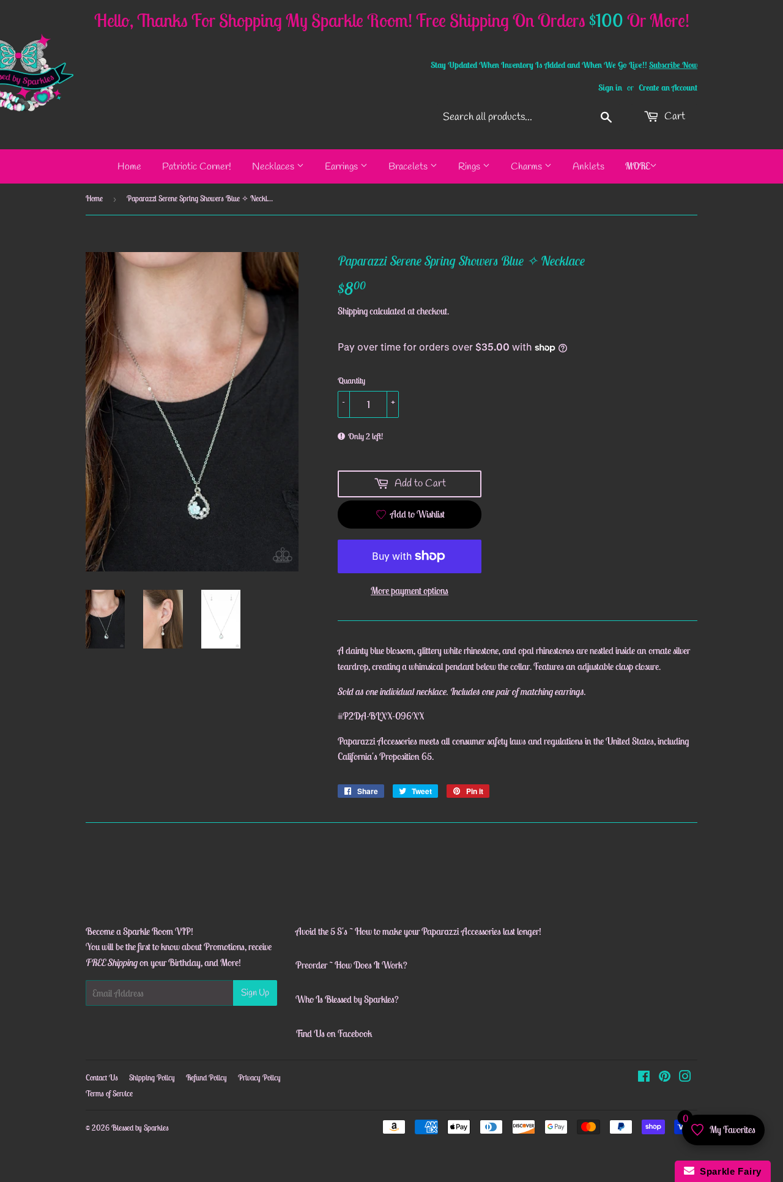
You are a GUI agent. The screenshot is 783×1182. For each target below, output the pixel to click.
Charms (527, 166)
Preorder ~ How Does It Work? (351, 965)
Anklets (588, 166)
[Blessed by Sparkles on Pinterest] (664, 1077)
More (637, 166)
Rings (470, 166)
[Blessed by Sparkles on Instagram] (685, 1077)
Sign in (610, 87)
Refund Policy (206, 1077)
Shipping (353, 311)
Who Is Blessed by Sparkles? (347, 999)
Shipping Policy (152, 1077)
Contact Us (102, 1077)
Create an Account (668, 87)
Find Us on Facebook (334, 1033)
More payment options (409, 590)
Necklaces (274, 166)
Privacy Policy (259, 1077)
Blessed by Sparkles (140, 1128)
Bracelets (409, 166)
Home (129, 166)
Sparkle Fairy (728, 1171)
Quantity (351, 380)
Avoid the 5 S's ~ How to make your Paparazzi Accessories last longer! (418, 931)
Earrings (342, 166)
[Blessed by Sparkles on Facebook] (643, 1077)
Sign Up (255, 993)
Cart (673, 117)
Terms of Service (109, 1093)
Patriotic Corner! (196, 166)
